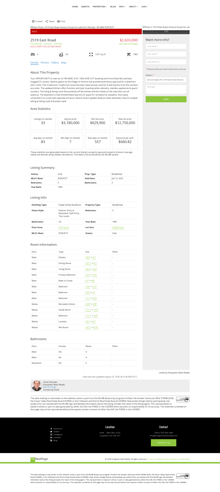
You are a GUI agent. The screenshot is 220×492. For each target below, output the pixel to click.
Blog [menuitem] (113, 6)
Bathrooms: (38, 339)
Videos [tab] (55, 62)
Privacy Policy (153, 459)
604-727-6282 (49, 387)
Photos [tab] (45, 62)
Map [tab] (63, 62)
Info (121, 6)
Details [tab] (34, 62)
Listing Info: (38, 197)
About (132, 6)
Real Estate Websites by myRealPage (175, 459)
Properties (99, 6)
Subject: (149, 75)
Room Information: (43, 244)
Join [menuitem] (143, 6)
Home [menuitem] (75, 6)
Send (166, 99)
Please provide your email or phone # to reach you (166, 69)
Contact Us (163, 442)
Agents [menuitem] (85, 6)
